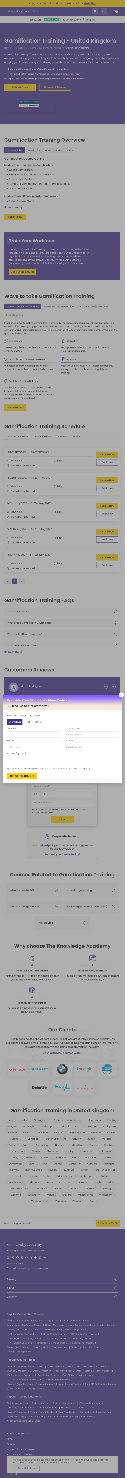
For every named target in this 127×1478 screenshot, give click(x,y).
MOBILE (11, 740)
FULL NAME (12, 728)
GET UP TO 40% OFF (22, 776)
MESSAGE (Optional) (16, 753)
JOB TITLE (70, 740)
